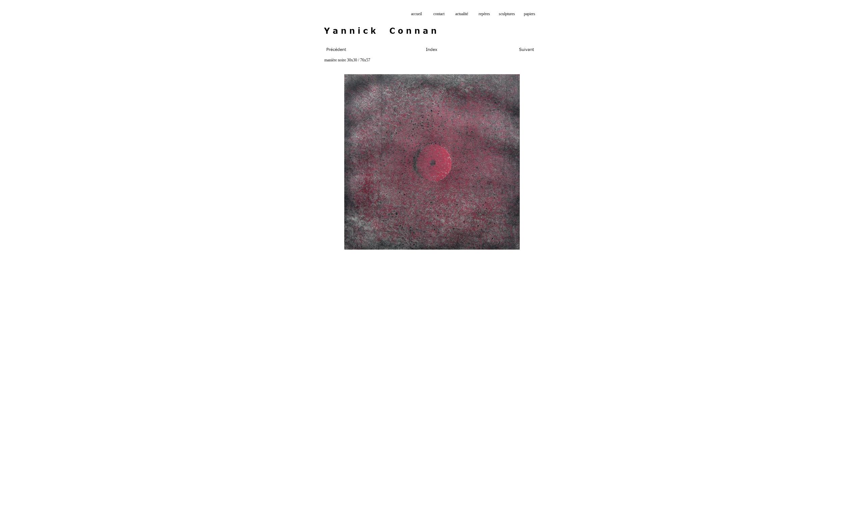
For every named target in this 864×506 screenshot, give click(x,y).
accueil (416, 13)
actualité (461, 13)
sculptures (507, 13)
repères (484, 13)
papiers (529, 13)
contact (438, 13)
